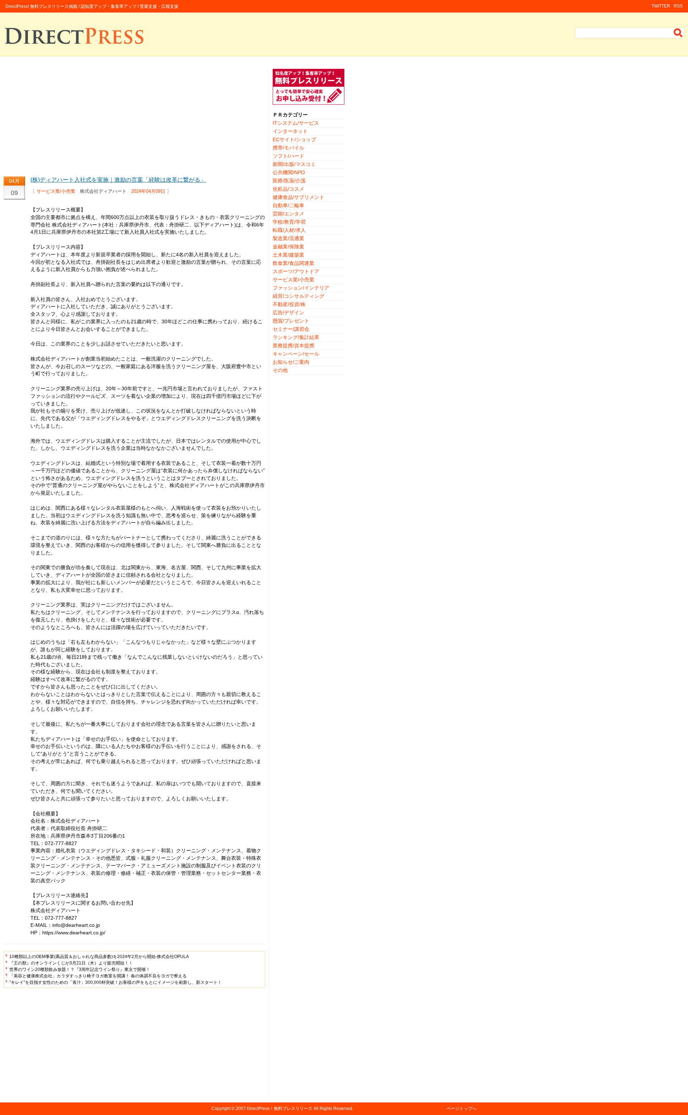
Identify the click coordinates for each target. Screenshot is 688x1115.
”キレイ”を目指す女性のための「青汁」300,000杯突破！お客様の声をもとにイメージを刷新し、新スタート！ (115, 982)
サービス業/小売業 (56, 191)
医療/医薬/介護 (289, 181)
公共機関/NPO (289, 172)
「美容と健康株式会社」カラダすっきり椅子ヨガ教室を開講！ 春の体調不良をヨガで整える (98, 975)
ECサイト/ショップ (294, 139)
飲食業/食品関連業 (293, 263)
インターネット (290, 131)
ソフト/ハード (288, 156)
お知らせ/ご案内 (291, 362)
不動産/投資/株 (289, 304)
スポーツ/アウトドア (296, 271)
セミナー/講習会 (291, 329)
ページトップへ (461, 1108)
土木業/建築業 (288, 255)
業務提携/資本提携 (293, 345)
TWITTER (660, 6)
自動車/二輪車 (288, 205)
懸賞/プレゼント (291, 321)
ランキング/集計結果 (296, 337)
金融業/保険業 (288, 246)
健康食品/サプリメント (298, 197)
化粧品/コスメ (288, 189)
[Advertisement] (134, 119)
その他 (280, 370)
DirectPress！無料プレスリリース (279, 1108)
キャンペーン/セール (296, 354)
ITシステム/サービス (296, 123)
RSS (678, 6)
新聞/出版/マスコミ (294, 164)
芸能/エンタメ (288, 213)
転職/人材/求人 (289, 230)
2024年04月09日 (148, 191)
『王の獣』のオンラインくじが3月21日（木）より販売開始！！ (71, 963)
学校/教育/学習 (289, 222)
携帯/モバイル (288, 148)
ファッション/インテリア (301, 288)
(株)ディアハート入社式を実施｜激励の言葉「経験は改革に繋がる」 (118, 180)
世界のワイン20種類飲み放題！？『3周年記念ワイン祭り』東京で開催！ (79, 969)
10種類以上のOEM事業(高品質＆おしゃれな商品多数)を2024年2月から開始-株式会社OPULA (99, 956)
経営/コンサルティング (298, 296)
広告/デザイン (288, 312)
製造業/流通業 (288, 238)
